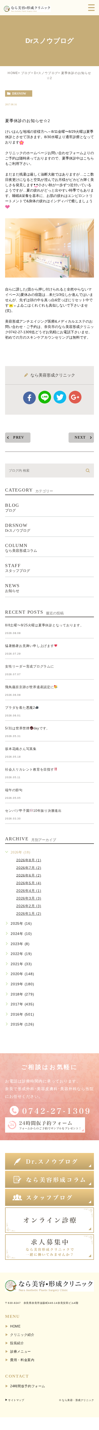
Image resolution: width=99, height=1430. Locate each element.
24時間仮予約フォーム (27, 1386)
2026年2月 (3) (28, 906)
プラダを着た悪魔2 (20, 708)
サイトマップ (16, 1400)
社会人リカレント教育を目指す (29, 769)
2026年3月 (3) (28, 898)
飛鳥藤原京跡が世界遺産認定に (29, 687)
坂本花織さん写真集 (21, 749)
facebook (29, 398)
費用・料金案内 (22, 1360)
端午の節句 (14, 790)
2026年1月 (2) (28, 914)
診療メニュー (20, 1351)
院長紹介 (17, 1343)
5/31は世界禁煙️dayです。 (27, 728)
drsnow (19, 93)
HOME (13, 73)
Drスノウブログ (46, 73)
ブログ (26, 73)
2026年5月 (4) (28, 883)
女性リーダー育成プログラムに (29, 666)
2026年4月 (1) (28, 891)
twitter (60, 397)
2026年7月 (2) (28, 867)
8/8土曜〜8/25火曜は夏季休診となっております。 (44, 625)
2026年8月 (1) (28, 860)
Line (44, 397)
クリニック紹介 (22, 1335)
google (75, 397)
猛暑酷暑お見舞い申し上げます (29, 646)
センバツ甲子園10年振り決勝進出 (33, 811)
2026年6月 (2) (28, 875)
